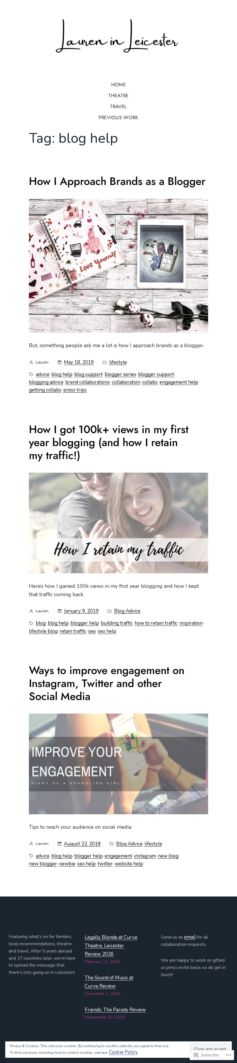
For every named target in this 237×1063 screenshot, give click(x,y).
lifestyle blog (43, 631)
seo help (107, 631)
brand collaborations (87, 382)
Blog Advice (127, 611)
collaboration (126, 382)
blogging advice (46, 382)
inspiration (191, 623)
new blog (168, 856)
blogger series (120, 374)
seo (92, 631)
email (190, 937)
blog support (88, 374)
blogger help (85, 623)
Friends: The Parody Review (115, 1009)
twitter (105, 863)
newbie (67, 863)
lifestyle (118, 362)
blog (41, 623)
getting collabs (45, 390)
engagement (118, 856)
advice (42, 374)
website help (129, 863)
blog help (61, 374)
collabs (150, 382)
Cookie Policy (123, 1052)
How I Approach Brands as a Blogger (117, 181)
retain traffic (73, 631)
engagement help (179, 382)
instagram (145, 856)
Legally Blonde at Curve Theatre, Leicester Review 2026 (111, 945)
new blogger (43, 863)
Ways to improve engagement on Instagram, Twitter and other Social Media (106, 683)
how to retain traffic (156, 623)
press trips (75, 390)
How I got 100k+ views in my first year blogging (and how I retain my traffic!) (108, 442)
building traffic (117, 623)
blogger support (156, 374)
